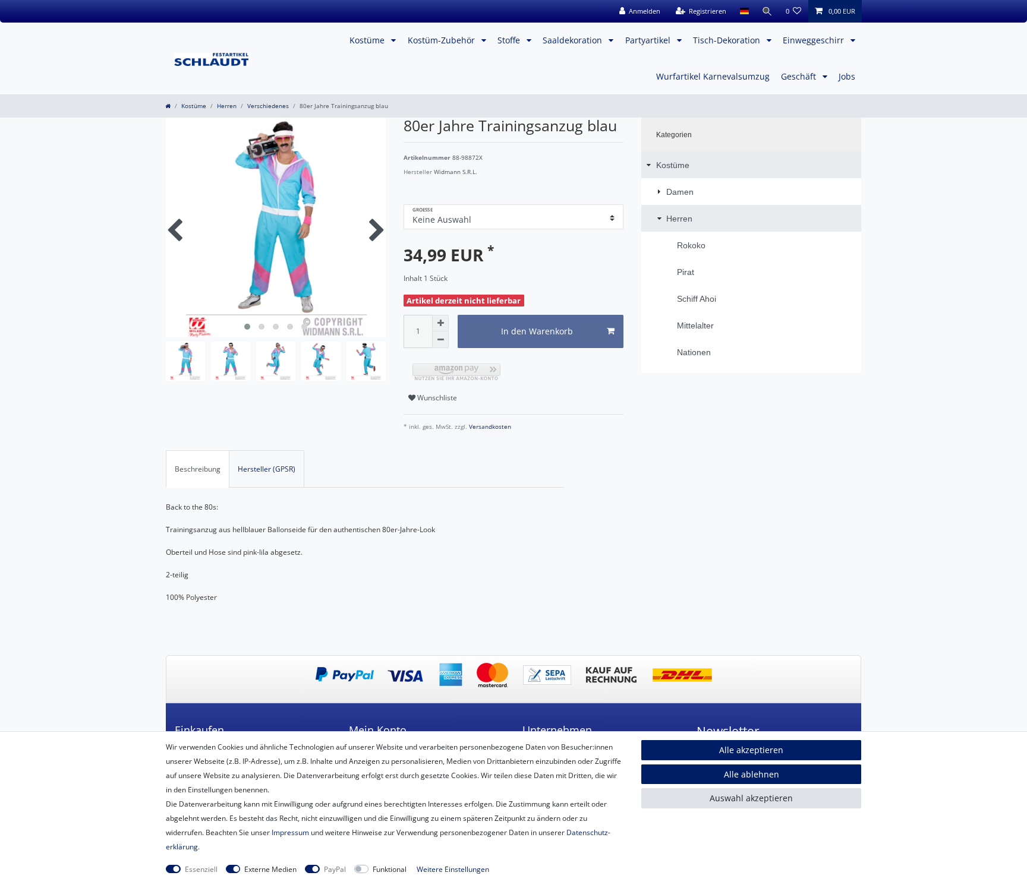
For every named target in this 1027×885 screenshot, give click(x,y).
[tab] (197, 468)
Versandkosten (489, 427)
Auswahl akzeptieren (751, 798)
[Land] (744, 11)
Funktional (390, 869)
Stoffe (509, 40)
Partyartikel (649, 40)
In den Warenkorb (537, 331)
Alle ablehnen (751, 774)
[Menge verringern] (440, 339)
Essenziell (201, 869)
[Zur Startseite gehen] (168, 106)
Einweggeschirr (814, 40)
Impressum (290, 832)
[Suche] (767, 11)
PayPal (335, 869)
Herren (227, 106)
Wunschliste (436, 398)
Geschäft (799, 76)
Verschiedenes (268, 106)
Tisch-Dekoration (728, 40)
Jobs (847, 76)
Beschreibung (197, 469)
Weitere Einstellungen (453, 869)
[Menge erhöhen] (440, 323)
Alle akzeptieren (751, 750)
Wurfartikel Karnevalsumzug (713, 76)
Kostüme (368, 40)
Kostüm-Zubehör (442, 40)
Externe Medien (270, 869)
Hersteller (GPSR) (266, 469)
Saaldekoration (573, 40)
